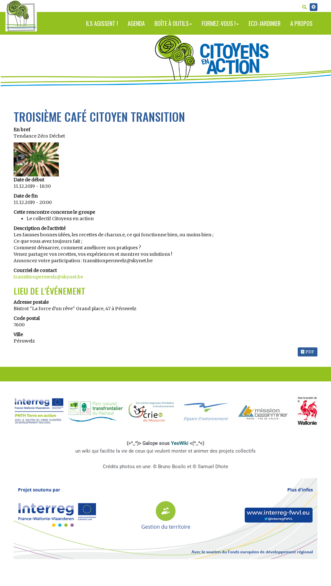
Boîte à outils (172, 23)
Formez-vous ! (219, 23)
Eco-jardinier (265, 23)
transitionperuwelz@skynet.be (48, 277)
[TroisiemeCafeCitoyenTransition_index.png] (36, 159)
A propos (301, 23)
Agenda (136, 23)
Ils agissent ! (102, 23)
